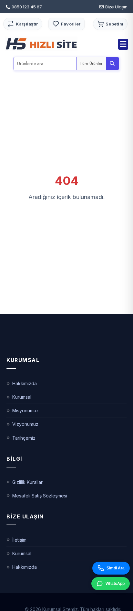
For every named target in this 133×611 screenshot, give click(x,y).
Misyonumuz (25, 410)
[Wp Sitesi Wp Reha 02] (41, 43)
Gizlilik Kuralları (28, 482)
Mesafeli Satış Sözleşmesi (39, 495)
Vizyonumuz (25, 424)
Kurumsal (21, 397)
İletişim (19, 540)
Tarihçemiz (24, 438)
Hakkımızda (24, 383)
